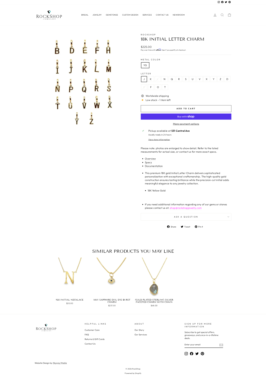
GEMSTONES (112, 15)
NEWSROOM (179, 15)
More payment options (186, 123)
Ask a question (186, 217)
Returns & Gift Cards (95, 339)
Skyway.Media (60, 363)
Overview (150, 158)
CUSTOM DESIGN (130, 15)
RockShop (148, 34)
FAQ (87, 334)
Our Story (139, 330)
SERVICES (147, 15)
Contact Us (90, 343)
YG (145, 65)
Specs (148, 162)
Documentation (154, 166)
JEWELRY (97, 15)
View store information (159, 139)
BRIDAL (85, 15)
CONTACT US (162, 15)
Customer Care (92, 330)
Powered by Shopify (133, 373)
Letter (146, 73)
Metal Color (151, 59)
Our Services (141, 334)
